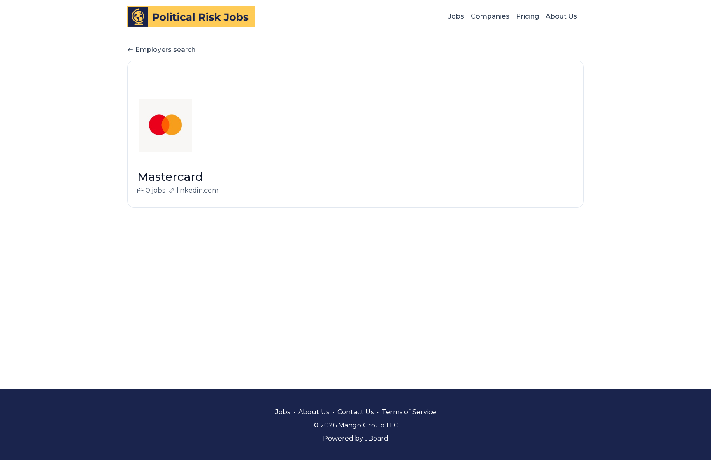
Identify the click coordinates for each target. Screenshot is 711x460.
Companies (490, 16)
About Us (561, 16)
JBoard (376, 438)
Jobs (456, 16)
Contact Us (355, 412)
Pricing (527, 16)
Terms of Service (409, 412)
